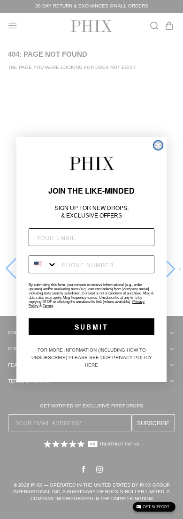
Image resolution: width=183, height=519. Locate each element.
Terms (48, 306)
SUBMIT (91, 326)
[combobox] (43, 264)
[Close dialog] (158, 145)
